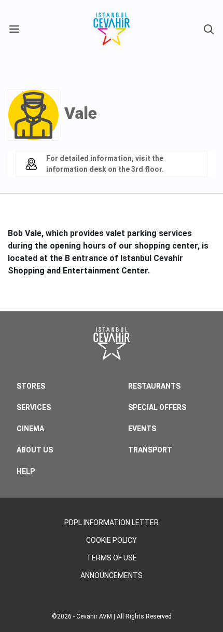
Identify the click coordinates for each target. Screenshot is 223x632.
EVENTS (142, 428)
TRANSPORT (150, 450)
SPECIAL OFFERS (157, 407)
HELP (26, 471)
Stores (31, 386)
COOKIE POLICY (111, 540)
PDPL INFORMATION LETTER (111, 522)
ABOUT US (35, 450)
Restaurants (154, 386)
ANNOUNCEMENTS (111, 575)
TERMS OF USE (112, 558)
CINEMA (30, 428)
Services (34, 407)
